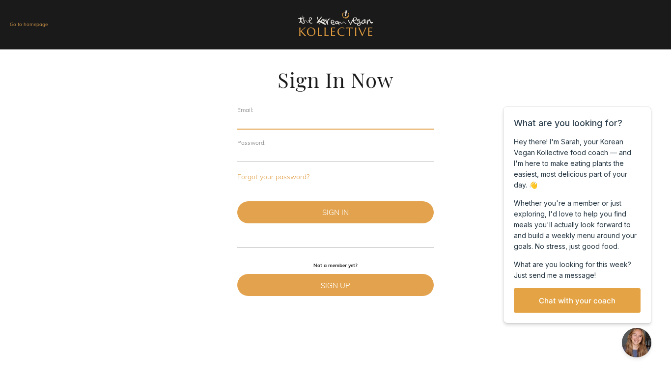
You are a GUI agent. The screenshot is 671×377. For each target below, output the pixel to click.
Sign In (335, 212)
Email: (245, 109)
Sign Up (335, 285)
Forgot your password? (273, 176)
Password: (251, 142)
